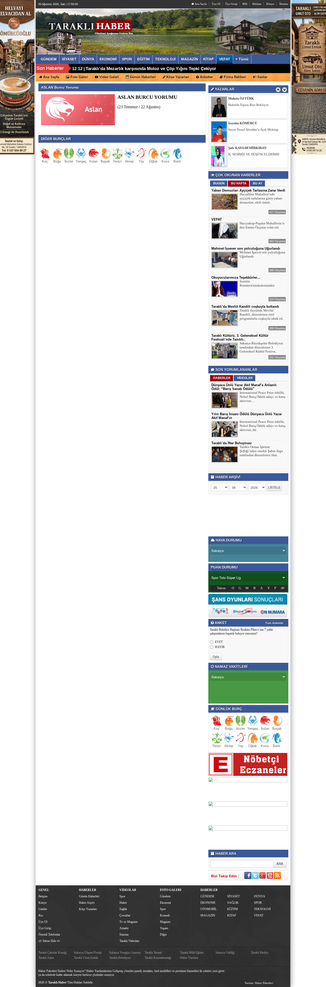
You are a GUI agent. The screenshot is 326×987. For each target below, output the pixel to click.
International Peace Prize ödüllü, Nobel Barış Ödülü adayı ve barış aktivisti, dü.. (262, 426)
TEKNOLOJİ (262, 909)
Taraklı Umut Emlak (86, 957)
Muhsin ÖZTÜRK (241, 98)
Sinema (123, 934)
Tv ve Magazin (128, 922)
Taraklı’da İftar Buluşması (231, 443)
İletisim (283, 3)
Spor (122, 896)
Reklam (256, 3)
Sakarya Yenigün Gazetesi (125, 952)
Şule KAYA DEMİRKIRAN (247, 148)
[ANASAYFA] (94, 26)
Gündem (165, 896)
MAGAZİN (207, 915)
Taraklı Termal (153, 952)
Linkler (42, 909)
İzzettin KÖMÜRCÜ (242, 123)
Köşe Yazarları (88, 909)
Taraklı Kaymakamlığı (158, 957)
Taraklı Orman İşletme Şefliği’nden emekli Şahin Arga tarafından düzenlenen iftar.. (261, 451)
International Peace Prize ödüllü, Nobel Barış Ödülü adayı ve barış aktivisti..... (262, 397)
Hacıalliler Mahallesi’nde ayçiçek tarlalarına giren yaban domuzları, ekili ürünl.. (261, 198)
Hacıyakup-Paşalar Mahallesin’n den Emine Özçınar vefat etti (262, 225)
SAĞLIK (233, 902)
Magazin (165, 922)
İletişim (42, 896)
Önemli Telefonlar (49, 934)
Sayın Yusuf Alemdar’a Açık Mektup (253, 129)
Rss (40, 915)
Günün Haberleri (89, 896)
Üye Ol (216, 3)
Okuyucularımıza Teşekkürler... (235, 277)
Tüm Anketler (274, 623)
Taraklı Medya (259, 952)
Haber (123, 902)
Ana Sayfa (200, 3)
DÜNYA (259, 896)
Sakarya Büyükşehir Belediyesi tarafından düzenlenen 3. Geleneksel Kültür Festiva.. (261, 347)
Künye (270, 3)
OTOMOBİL (208, 909)
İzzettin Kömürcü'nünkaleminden (257, 283)
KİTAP (231, 915)
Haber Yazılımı (189, 957)
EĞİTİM (232, 909)
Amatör (124, 928)
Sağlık (123, 909)
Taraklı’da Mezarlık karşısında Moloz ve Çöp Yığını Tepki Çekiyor (151, 68)
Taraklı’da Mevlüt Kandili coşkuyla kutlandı (245, 306)
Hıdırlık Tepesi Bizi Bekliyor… (250, 105)
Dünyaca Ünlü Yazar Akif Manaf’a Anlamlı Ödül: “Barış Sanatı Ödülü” (244, 387)
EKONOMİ (207, 902)
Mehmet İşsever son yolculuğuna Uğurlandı (245, 248)
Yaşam (164, 928)
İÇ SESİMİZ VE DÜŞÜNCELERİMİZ (254, 154)
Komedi (165, 915)
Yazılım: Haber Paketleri (258, 982)
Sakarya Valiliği (225, 952)
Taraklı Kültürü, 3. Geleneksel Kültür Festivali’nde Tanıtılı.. (239, 337)
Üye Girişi (231, 3)
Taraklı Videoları (129, 941)
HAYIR (220, 647)
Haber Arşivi (86, 902)
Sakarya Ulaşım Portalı (88, 952)
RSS (244, 3)
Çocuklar (124, 915)
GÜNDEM (207, 896)
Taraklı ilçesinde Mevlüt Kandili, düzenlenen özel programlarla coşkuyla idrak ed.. (262, 314)
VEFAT (216, 219)
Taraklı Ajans (46, 957)
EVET (219, 642)
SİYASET (233, 896)
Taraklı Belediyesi (120, 957)
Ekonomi (165, 902)
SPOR (258, 902)
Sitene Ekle (49, 941)
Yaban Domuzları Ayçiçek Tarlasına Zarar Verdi (248, 190)
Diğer (163, 934)
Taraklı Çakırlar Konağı (52, 952)
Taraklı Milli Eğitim (191, 952)
